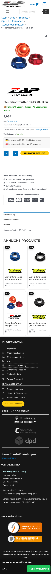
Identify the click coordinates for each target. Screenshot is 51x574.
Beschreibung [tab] (9, 214)
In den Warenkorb (39, 568)
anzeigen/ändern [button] (9, 458)
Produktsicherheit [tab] (11, 219)
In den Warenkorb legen (34, 153)
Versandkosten (12, 121)
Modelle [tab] (7, 224)
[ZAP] (23, 92)
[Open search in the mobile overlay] (34, 11)
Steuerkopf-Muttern (41, 130)
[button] (7, 12)
